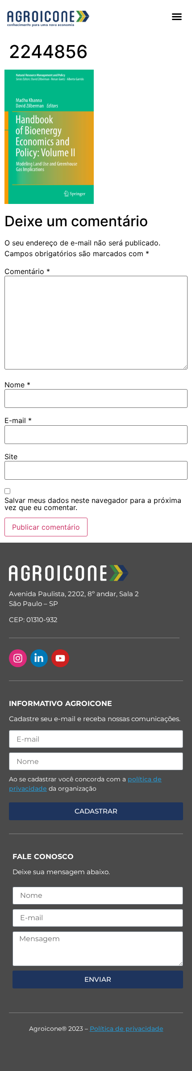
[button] (177, 16)
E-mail (18, 420)
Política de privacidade (126, 1029)
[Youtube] (60, 658)
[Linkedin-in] (39, 658)
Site (10, 456)
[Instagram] (18, 658)
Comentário (27, 271)
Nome (17, 384)
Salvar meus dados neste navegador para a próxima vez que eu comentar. (92, 504)
